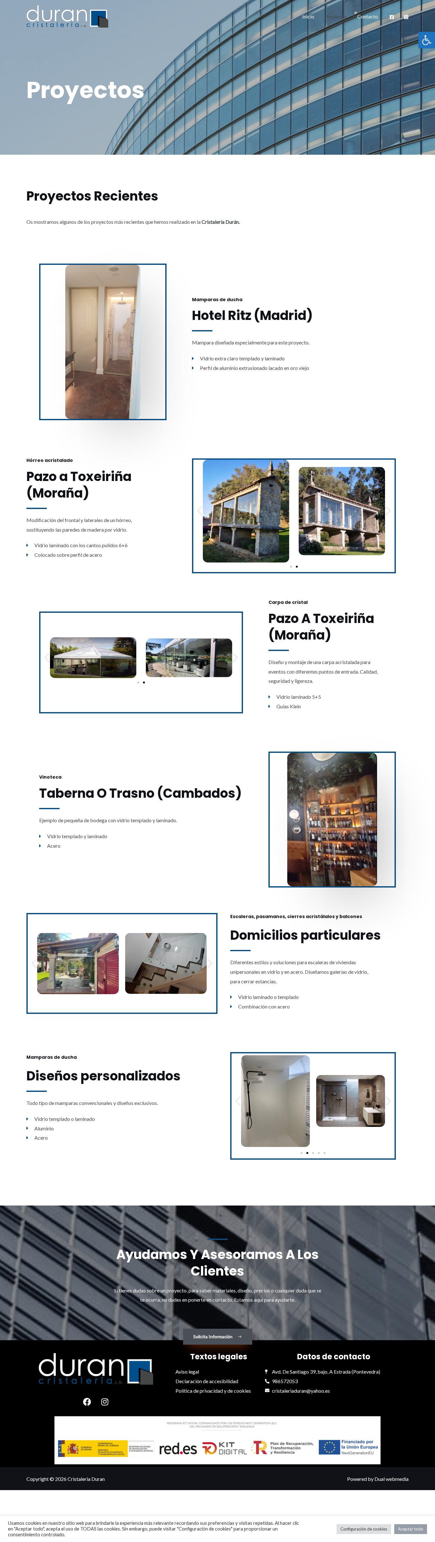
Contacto (367, 16)
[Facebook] (391, 17)
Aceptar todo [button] (410, 1528)
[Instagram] (406, 17)
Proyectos (335, 16)
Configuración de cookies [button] (363, 1528)
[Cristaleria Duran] (67, 16)
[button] (426, 40)
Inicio (308, 16)
